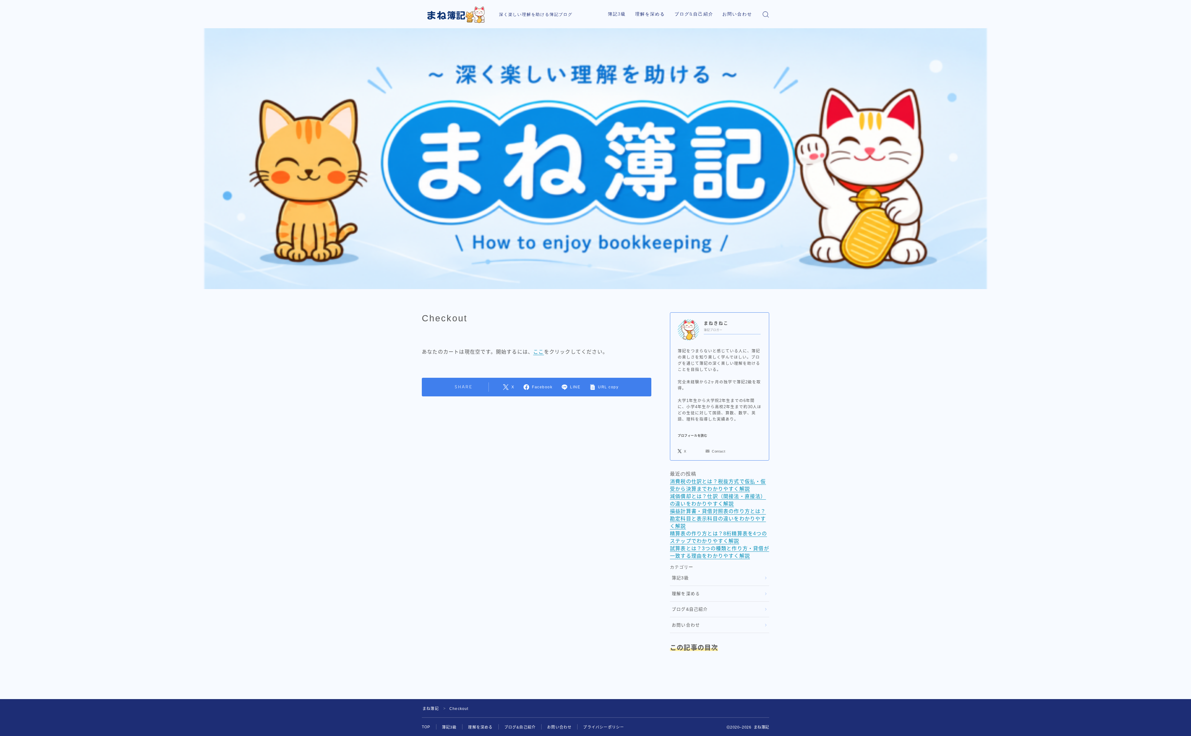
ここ (538, 352)
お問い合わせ (737, 14)
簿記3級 (617, 14)
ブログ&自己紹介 (694, 14)
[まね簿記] (456, 14)
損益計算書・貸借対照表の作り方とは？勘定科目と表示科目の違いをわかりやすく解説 (718, 519)
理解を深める (650, 14)
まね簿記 (430, 709)
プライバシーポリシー (603, 727)
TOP (426, 727)
